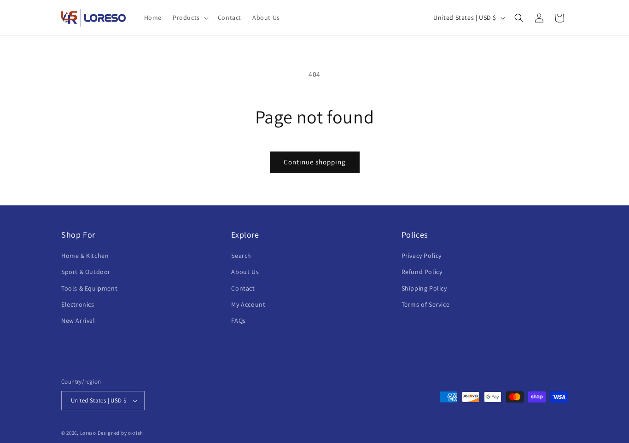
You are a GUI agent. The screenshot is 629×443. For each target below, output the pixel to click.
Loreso (88, 433)
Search (241, 255)
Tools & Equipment (89, 288)
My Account (248, 304)
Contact (243, 288)
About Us (245, 272)
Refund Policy (422, 272)
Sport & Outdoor (86, 272)
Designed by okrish (121, 433)
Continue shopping (315, 161)
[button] (189, 17)
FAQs (238, 320)
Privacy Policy (422, 255)
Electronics (77, 304)
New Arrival (78, 320)
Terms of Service (426, 304)
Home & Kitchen (85, 255)
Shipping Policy (424, 288)
